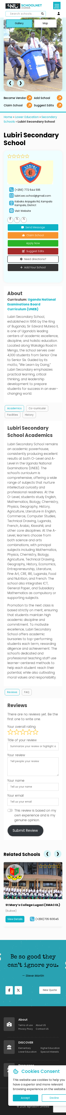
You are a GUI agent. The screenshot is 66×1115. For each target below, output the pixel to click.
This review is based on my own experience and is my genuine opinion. (35, 815)
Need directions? (35, 259)
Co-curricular (37, 408)
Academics (14, 408)
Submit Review (25, 830)
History (29, 415)
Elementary (24, 1048)
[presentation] (10, 83)
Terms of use (25, 1025)
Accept (25, 1098)
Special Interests (50, 1051)
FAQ (26, 692)
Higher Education (50, 1048)
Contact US (42, 1028)
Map (45, 23)
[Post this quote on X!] (18, 990)
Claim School (35, 235)
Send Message (35, 227)
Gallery (19, 23)
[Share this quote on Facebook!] (9, 990)
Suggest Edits (35, 251)
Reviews (12, 692)
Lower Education (27, 117)
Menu (56, 8)
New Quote (50, 990)
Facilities (12, 415)
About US (41, 1025)
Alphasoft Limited (38, 1106)
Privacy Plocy (25, 1028)
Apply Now (33, 243)
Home (8, 117)
